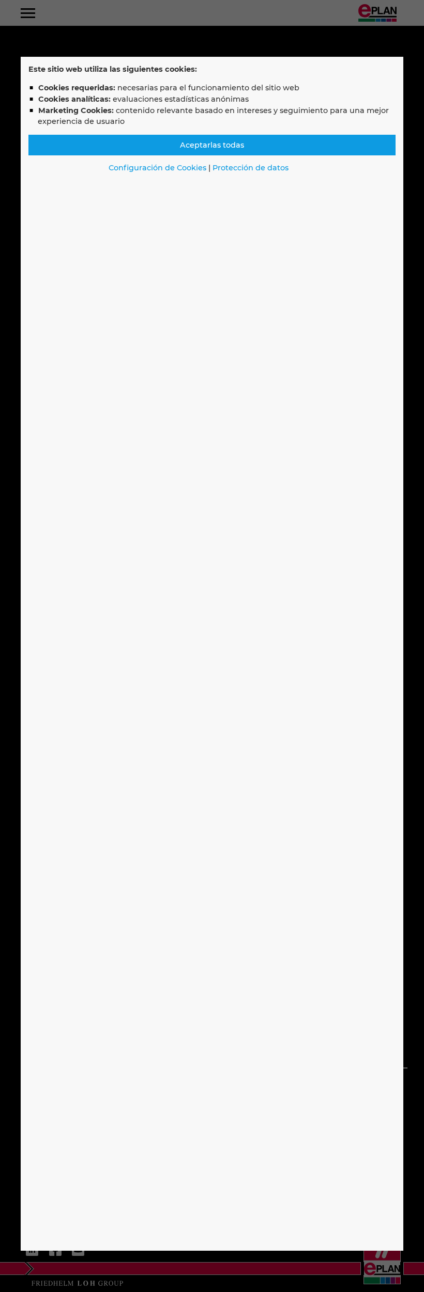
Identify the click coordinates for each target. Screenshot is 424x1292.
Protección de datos (251, 167)
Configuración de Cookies (157, 167)
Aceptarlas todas (212, 145)
